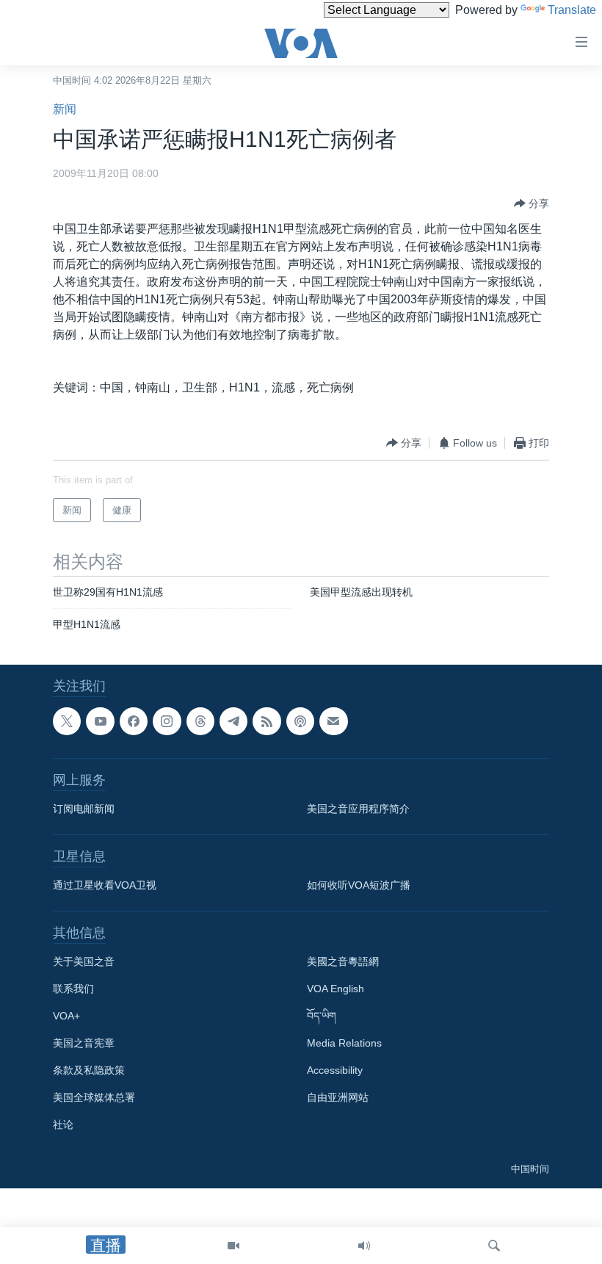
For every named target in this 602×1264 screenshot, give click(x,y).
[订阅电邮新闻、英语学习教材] (333, 721)
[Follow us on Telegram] (233, 721)
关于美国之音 (84, 961)
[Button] (531, 203)
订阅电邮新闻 (84, 809)
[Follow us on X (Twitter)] (67, 721)
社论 (63, 1124)
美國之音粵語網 (343, 961)
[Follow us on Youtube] (100, 721)
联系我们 (73, 988)
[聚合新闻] (266, 721)
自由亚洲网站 (338, 1097)
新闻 (64, 109)
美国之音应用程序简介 (358, 809)
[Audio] (364, 1245)
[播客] (300, 721)
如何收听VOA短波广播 (358, 885)
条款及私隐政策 (89, 1070)
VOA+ (66, 1016)
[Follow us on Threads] (200, 721)
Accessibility (335, 1070)
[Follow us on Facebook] (134, 721)
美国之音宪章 (84, 1043)
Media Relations (344, 1043)
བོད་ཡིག (321, 1016)
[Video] (233, 1245)
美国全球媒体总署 (94, 1097)
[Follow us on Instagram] (167, 721)
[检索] (494, 1245)
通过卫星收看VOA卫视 (104, 885)
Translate (572, 10)
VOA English (335, 988)
